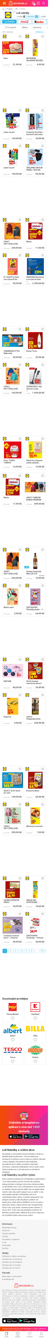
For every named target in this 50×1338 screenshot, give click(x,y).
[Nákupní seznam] (38, 3)
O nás (4, 1242)
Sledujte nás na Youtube (11, 1265)
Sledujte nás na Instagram (12, 1262)
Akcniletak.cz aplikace (10, 1239)
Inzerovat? (6, 1230)
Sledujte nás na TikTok (11, 1268)
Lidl (16, 9)
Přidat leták (6, 1245)
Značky (5, 1236)
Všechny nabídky (8, 1233)
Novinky (5, 1248)
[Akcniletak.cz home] (18, 3)
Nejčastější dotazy (9, 1228)
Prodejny (9, 9)
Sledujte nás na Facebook (12, 1259)
